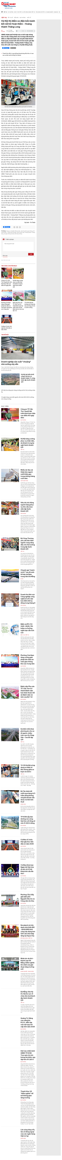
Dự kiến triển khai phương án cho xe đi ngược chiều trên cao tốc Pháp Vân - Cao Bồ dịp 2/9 (27, 734)
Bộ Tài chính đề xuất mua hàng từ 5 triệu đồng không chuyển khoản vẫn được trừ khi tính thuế (28, 796)
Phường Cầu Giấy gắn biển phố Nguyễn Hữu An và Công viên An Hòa (28, 898)
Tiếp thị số (10, 17)
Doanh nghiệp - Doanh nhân (27, 971)
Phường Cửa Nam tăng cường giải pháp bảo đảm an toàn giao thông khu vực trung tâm (6, 306)
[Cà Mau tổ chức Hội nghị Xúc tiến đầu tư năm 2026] (6, 319)
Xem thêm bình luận (5, 260)
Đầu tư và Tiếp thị (25, 635)
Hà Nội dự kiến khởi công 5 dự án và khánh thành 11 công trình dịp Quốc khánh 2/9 (28, 378)
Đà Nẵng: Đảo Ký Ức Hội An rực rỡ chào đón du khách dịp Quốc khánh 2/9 (28, 996)
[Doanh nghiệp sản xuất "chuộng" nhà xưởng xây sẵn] (17, 348)
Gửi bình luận (31, 254)
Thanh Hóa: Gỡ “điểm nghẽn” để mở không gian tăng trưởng (27, 1094)
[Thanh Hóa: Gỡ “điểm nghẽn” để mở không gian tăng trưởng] (10, 1097)
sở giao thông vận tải (9, 233)
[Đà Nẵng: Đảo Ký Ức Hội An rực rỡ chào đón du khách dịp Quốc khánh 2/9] (10, 997)
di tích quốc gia (20, 232)
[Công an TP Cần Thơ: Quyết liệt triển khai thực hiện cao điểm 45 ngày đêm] (6, 273)
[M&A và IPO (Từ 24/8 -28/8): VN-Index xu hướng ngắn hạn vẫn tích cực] (10, 629)
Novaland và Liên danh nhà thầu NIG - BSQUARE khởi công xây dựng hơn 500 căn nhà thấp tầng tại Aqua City (28, 930)
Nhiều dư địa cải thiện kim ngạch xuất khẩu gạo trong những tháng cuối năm (28, 474)
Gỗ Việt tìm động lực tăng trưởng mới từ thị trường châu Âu (18, 391)
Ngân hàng (23, 1138)
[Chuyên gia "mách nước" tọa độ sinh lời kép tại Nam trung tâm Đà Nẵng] (10, 575)
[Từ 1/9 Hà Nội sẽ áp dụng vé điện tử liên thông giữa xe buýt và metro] (10, 771)
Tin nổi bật (5, 334)
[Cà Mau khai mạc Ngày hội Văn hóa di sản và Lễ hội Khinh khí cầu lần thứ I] (10, 870)
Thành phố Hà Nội (11, 232)
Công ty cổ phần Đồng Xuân (13, 231)
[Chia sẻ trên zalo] (17, 227)
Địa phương (23, 17)
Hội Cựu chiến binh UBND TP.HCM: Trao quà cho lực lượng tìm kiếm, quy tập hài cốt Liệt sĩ (28, 1055)
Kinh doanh (23, 513)
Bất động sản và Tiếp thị (26, 938)
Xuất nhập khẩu (24, 480)
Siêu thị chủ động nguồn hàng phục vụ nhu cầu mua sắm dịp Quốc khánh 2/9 (27, 507)
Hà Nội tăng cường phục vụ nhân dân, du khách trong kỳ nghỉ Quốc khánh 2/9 (18, 284)
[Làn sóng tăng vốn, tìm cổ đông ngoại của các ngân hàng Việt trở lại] (10, 1135)
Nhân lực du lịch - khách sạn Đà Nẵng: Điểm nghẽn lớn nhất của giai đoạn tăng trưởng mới (27, 963)
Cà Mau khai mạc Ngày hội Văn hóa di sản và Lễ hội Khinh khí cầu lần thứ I (27, 869)
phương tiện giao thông (27, 231)
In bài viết (14, 48)
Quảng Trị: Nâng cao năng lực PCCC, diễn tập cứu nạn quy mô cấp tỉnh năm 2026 (28, 1022)
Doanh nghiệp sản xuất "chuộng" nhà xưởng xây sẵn (16, 363)
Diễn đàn (16, 17)
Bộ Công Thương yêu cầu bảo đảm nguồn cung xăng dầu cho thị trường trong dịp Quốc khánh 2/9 (28, 543)
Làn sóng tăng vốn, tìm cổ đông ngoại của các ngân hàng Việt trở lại (28, 1133)
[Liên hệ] (20, 227)
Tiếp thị (5, 12)
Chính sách (23, 804)
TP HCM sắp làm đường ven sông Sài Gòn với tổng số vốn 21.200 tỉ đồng (29, 305)
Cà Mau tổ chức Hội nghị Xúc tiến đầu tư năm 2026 (6, 328)
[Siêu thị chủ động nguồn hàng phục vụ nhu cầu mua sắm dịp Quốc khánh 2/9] (10, 508)
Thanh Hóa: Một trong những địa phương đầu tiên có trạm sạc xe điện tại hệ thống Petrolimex (18, 54)
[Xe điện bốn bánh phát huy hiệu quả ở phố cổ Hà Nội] (18, 92)
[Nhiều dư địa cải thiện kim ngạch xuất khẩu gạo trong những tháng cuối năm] (10, 475)
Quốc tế (29, 17)
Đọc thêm (4, 406)
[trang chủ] (2, 12)
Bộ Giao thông (18, 233)
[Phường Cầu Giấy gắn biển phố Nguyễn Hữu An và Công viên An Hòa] (10, 900)
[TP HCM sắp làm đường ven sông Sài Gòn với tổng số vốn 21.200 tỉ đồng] (29, 295)
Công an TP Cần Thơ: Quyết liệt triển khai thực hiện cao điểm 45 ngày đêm (6, 283)
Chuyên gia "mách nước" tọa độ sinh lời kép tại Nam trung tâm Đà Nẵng (28, 573)
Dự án (22, 578)
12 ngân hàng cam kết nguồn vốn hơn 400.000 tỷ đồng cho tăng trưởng (17, 398)
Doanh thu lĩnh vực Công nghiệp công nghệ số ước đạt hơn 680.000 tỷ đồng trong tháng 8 (28, 599)
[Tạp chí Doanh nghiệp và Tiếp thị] (8, 4)
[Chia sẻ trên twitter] (14, 227)
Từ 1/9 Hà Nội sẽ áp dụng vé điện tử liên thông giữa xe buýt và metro (28, 768)
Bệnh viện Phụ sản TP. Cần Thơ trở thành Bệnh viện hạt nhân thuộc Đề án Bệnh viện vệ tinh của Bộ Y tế (18, 306)
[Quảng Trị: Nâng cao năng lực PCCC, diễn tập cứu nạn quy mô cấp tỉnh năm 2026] (10, 1023)
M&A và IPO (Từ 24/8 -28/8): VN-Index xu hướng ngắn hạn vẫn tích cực (27, 628)
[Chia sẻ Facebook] (5, 48)
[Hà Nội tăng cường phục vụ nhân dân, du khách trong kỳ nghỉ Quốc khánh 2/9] (18, 273)
